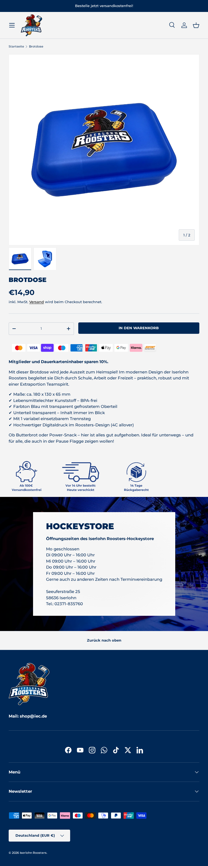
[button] (196, 25)
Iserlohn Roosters (33, 853)
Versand (36, 302)
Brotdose (36, 46)
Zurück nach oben (104, 640)
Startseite (16, 46)
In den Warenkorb (139, 328)
